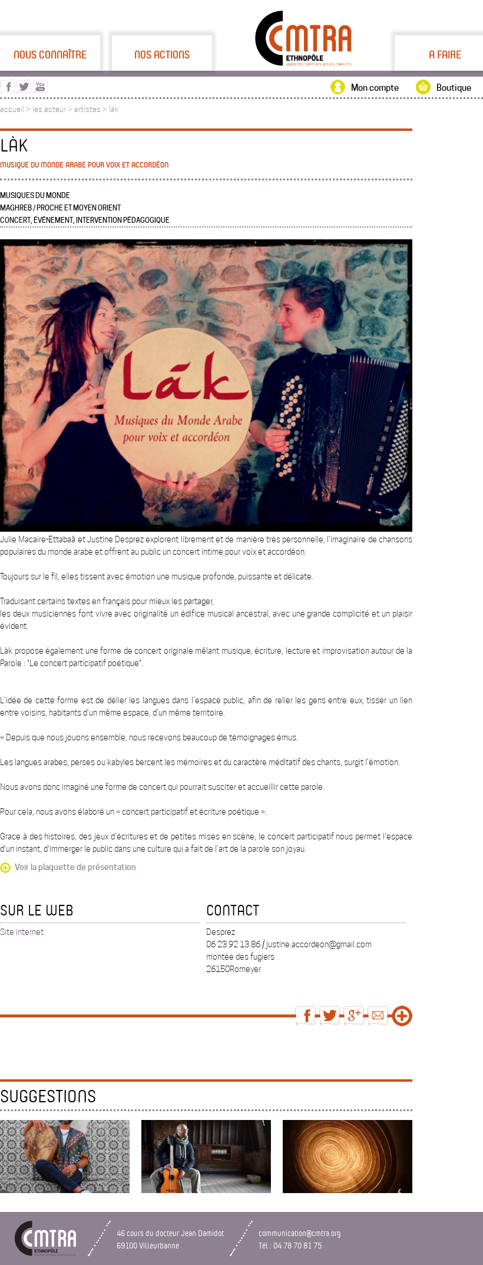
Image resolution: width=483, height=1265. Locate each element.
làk (113, 109)
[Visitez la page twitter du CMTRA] (23, 90)
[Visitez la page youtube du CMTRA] (40, 90)
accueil (12, 109)
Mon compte (375, 88)
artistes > (91, 109)
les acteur (49, 109)
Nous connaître (50, 54)
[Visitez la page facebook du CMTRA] (7, 90)
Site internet (22, 932)
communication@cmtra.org (300, 1232)
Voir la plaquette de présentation (75, 867)
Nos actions (162, 54)
